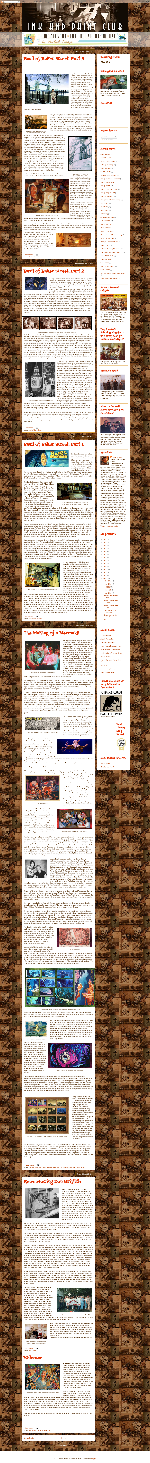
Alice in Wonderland (107, 639)
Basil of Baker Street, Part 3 (54, 59)
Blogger (93, 1458)
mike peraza (117, 457)
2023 (105, 545)
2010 (105, 578)
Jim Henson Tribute (107, 217)
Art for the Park (105, 158)
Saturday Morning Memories (110, 249)
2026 (105, 539)
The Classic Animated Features (49, 1167)
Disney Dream (105, 186)
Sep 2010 (108, 581)
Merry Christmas (106, 231)
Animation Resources (107, 642)
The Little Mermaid (66, 1167)
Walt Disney (104, 263)
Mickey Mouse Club (107, 238)
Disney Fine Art (105, 763)
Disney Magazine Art (107, 193)
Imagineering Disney (107, 669)
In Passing (104, 214)
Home (63, 1438)
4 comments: (29, 616)
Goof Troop (104, 210)
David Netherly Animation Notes (111, 653)
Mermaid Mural (33, 1167)
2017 (105, 557)
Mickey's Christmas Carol (109, 242)
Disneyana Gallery (106, 196)
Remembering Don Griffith (52, 1182)
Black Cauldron (105, 168)
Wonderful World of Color (109, 278)
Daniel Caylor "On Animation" (110, 649)
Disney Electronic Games (109, 189)
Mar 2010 (108, 593)
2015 (105, 563)
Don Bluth (103, 665)
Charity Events (105, 172)
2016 (105, 560)
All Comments (108, 140)
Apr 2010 (108, 590)
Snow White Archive (107, 672)
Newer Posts (29, 1438)
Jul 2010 (108, 587)
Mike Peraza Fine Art (107, 767)
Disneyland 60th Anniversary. (110, 200)
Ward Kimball (105, 270)
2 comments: (29, 428)
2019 (105, 554)
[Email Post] (36, 254)
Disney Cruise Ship (107, 182)
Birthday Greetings (106, 165)
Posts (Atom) (63, 1445)
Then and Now (105, 259)
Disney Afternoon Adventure (110, 179)
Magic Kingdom (105, 224)
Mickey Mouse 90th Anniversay (111, 235)
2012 (105, 572)
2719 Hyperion (105, 635)
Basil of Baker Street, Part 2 (54, 271)
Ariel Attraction (105, 154)
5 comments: (29, 1348)
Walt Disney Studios (79, 1167)
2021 (105, 548)
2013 (105, 569)
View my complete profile (109, 526)
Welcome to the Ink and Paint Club (40, 1430)
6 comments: (29, 1428)
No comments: (30, 1165)
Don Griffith (32, 1351)
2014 (105, 566)
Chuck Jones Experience (109, 175)
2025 (105, 542)
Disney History (105, 656)
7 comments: (29, 254)
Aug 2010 (108, 584)
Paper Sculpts (105, 245)
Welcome (33, 1358)
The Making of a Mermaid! (51, 633)
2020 (105, 551)
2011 (105, 575)
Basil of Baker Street (35, 257)
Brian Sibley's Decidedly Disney (111, 646)
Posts (105, 136)
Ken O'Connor (105, 221)
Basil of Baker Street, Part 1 (54, 444)
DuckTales (104, 207)
